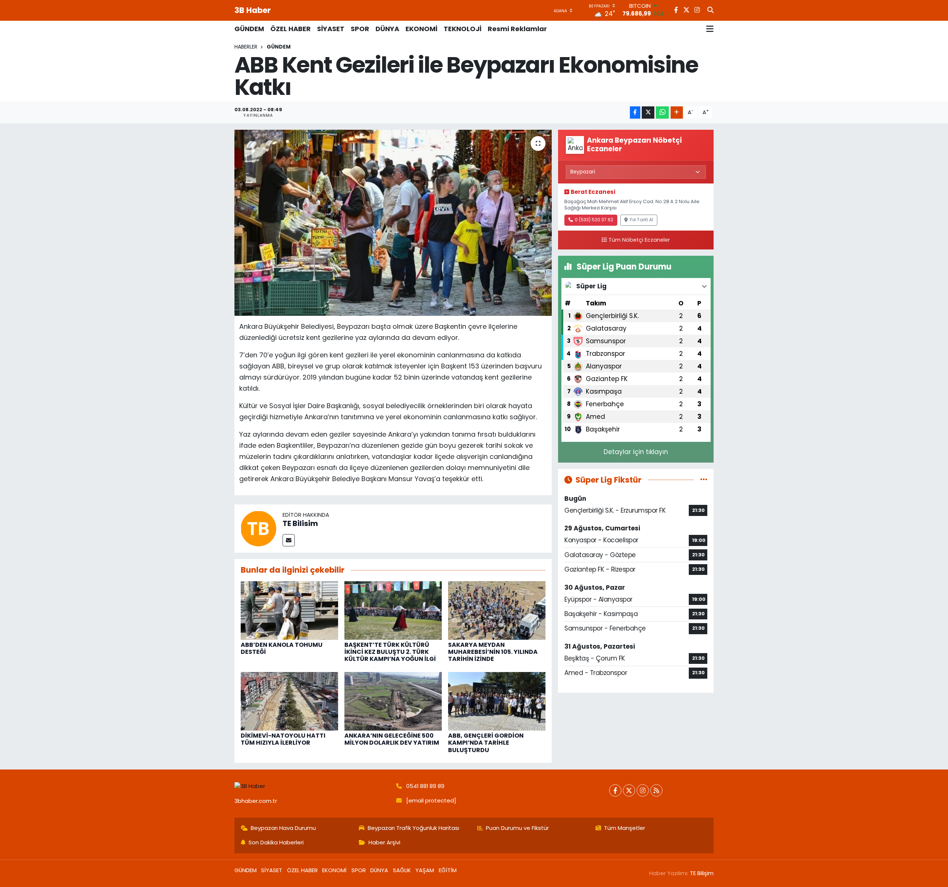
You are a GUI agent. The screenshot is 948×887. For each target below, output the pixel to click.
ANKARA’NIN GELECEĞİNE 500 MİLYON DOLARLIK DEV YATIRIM (391, 739)
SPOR (360, 28)
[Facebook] (615, 790)
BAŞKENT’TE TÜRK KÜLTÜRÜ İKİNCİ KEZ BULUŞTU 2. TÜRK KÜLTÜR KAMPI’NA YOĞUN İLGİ (390, 652)
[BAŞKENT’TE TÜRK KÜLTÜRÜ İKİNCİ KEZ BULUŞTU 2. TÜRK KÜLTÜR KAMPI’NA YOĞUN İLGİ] (393, 609)
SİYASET (330, 28)
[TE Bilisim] (258, 528)
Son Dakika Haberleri (276, 842)
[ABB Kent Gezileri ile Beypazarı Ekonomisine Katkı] (393, 223)
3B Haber (252, 10)
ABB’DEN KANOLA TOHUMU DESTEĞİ (282, 648)
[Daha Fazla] (677, 112)
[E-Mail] (289, 540)
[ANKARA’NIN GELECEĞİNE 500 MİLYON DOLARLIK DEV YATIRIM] (393, 700)
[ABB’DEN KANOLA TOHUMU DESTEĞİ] (289, 609)
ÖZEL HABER (290, 28)
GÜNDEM (249, 28)
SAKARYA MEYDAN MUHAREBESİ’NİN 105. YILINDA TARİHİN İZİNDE (493, 652)
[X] (629, 790)
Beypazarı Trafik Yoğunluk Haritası (413, 828)
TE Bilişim (702, 873)
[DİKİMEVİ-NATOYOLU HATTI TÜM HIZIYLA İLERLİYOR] (289, 700)
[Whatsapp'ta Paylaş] (662, 112)
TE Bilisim (300, 523)
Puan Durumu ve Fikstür (517, 828)
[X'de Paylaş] (648, 112)
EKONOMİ (421, 28)
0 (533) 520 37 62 (594, 220)
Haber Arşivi (384, 842)
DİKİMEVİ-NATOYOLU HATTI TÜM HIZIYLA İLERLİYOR (283, 739)
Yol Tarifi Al (641, 220)
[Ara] (710, 10)
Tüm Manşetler (624, 828)
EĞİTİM (448, 870)
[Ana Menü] (710, 29)
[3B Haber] (312, 786)
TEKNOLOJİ (462, 28)
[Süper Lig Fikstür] (703, 479)
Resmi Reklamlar (517, 28)
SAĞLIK (402, 870)
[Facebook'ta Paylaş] (635, 112)
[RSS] (656, 790)
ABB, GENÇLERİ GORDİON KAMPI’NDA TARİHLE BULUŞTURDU (486, 742)
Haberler (245, 46)
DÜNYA (387, 28)
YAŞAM (424, 870)
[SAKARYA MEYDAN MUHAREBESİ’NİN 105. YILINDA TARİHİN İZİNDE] (496, 609)
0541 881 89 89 (425, 786)
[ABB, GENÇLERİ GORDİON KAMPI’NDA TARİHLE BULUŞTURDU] (496, 700)
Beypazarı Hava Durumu (283, 828)
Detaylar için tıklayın (636, 451)
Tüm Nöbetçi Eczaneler (639, 240)
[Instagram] (643, 790)
